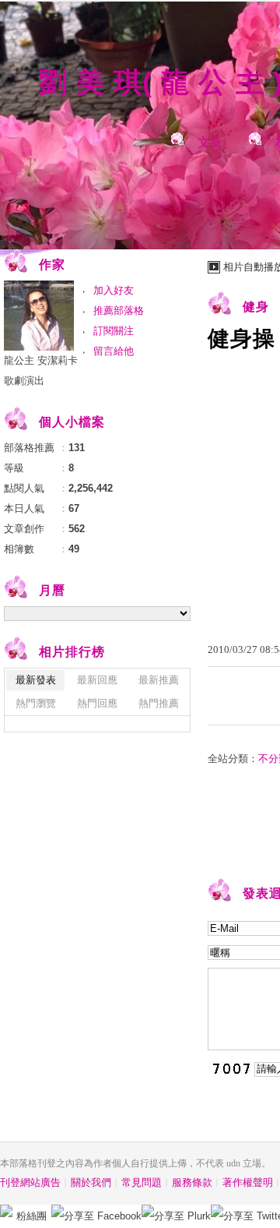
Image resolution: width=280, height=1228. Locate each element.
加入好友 (113, 290)
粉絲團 (31, 1216)
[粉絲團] (6, 1211)
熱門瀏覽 (36, 703)
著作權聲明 (247, 1182)
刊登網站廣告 (30, 1182)
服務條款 (192, 1182)
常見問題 (141, 1182)
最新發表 (36, 680)
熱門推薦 (158, 703)
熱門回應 (97, 703)
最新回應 (97, 680)
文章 (210, 142)
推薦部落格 (118, 310)
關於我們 (91, 1182)
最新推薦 (158, 680)
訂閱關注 (113, 331)
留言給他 (113, 351)
